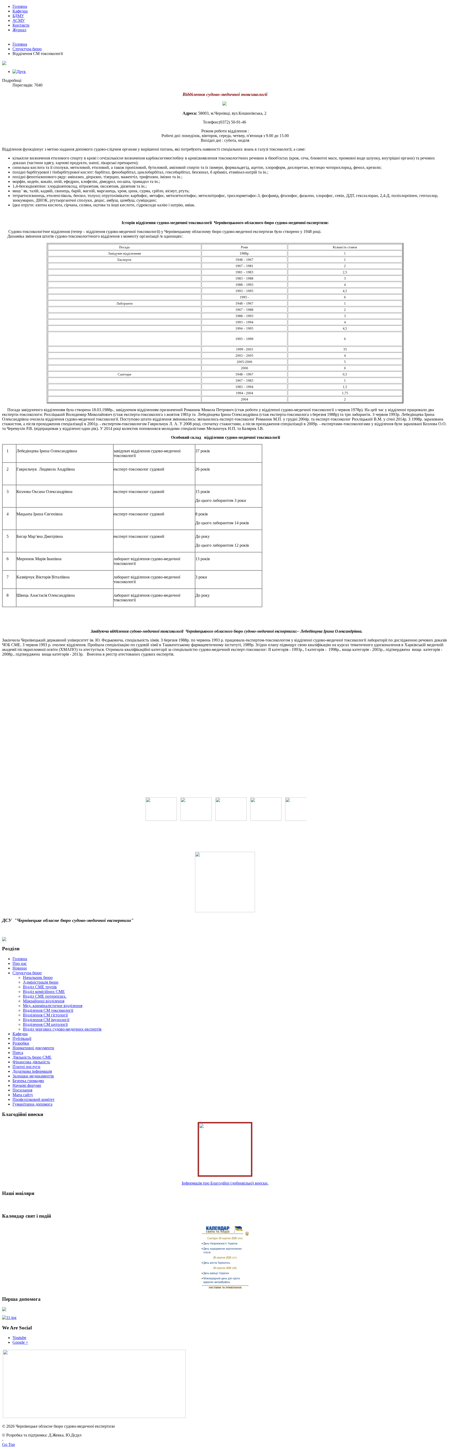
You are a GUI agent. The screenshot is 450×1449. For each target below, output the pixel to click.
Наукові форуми (26, 1085)
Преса (17, 1052)
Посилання (22, 1090)
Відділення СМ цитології (45, 1024)
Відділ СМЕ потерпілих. (44, 996)
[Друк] (19, 71)
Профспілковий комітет (33, 1099)
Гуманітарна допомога (32, 1104)
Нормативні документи (33, 1048)
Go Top (8, 1444)
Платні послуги (26, 1066)
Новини (19, 968)
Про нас (19, 963)
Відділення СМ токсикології (48, 1010)
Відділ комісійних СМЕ (44, 991)
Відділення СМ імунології (46, 1020)
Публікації (21, 1038)
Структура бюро (27, 49)
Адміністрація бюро (40, 982)
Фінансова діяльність (31, 1062)
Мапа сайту (22, 1095)
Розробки (20, 1043)
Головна (19, 44)
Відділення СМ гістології (45, 1015)
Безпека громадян (28, 1080)
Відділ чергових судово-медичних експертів (62, 1029)
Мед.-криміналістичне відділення (52, 1005)
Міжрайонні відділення (43, 1001)
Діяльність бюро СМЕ (32, 1057)
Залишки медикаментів (33, 1076)
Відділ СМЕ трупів (40, 987)
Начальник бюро (38, 977)
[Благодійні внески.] (225, 1174)
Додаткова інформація (32, 1071)
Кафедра (20, 1034)
